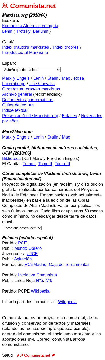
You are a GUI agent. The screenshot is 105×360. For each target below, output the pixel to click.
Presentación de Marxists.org (30, 115)
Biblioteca (11, 158)
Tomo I (29, 163)
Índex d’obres (66, 47)
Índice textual (15, 110)
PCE (22, 243)
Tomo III (62, 163)
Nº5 (39, 280)
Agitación (23, 259)
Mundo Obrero (28, 248)
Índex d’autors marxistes (25, 47)
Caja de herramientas (69, 264)
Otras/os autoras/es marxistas (31, 89)
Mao (66, 78)
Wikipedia (40, 291)
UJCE (32, 253)
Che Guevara (42, 83)
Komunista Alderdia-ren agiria (30, 25)
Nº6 (48, 280)
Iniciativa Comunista (37, 275)
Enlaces (69, 115)
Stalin (52, 78)
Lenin (7, 31)
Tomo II (45, 163)
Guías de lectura (18, 105)
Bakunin (40, 31)
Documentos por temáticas (27, 99)
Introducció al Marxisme (25, 52)
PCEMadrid (35, 264)
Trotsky (23, 31)
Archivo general (17, 94)
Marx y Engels (16, 78)
